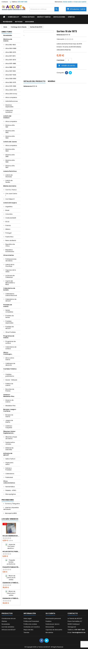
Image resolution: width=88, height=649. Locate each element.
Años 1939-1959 (10, 79)
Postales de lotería (7, 305)
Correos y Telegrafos (12, 504)
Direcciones (50, 627)
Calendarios (9, 474)
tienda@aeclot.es (78, 632)
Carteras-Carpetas (8, 427)
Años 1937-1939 (10, 75)
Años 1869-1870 (10, 52)
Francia (8, 225)
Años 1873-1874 (10, 60)
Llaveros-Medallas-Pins (8, 395)
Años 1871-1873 (10, 56)
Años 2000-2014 (11, 90)
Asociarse (29, 22)
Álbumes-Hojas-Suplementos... (9, 432)
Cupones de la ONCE (10, 271)
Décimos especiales (9, 106)
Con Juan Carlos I (11, 194)
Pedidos (48, 621)
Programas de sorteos (10, 342)
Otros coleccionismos (9, 482)
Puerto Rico (9, 237)
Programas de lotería (8, 337)
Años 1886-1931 (10, 67)
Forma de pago (28, 17)
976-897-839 (22, 2)
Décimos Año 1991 (10, 126)
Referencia (61, 35)
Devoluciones (59, 17)
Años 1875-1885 (10, 63)
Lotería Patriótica (10, 171)
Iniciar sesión (67, 2)
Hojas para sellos (9, 463)
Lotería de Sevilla (9, 181)
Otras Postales (10, 332)
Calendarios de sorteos (10, 348)
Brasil (7, 210)
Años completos (11, 97)
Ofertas (71, 17)
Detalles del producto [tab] (34, 81)
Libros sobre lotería (9, 359)
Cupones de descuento (54, 630)
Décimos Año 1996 (10, 161)
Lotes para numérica (9, 111)
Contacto (5, 2)
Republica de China (10, 245)
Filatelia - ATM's (10, 490)
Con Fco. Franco (11, 190)
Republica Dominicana (9, 250)
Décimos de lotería (7, 40)
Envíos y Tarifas (44, 17)
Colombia (8, 214)
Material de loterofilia (9, 449)
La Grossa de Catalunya (10, 276)
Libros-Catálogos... (7, 353)
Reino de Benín (10, 240)
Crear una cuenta (80, 2)
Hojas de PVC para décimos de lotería (11, 551)
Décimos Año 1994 (10, 150)
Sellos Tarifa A (10, 459)
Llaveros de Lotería (9, 401)
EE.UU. (7, 222)
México (7, 229)
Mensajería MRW (11, 513)
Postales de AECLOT (9, 327)
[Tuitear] (70, 72)
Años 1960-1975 (10, 82)
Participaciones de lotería (10, 260)
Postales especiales (9, 322)
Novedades (7, 22)
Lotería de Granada (9, 176)
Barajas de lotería (9, 416)
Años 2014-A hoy (11, 94)
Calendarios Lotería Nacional (11, 294)
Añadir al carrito (66, 65)
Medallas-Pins (10, 406)
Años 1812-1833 (10, 45)
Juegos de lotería (9, 421)
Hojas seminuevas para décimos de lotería (11, 536)
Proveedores (8, 500)
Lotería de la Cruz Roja (9, 265)
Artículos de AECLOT (7, 454)
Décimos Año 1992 (10, 131)
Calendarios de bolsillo (9, 289)
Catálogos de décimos (10, 364)
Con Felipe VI (9, 199)
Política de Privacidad (31, 621)
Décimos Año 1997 (10, 166)
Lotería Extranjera (10, 203)
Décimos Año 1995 (10, 155)
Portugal (8, 233)
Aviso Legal (27, 618)
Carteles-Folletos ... (9, 370)
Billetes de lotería (9, 186)
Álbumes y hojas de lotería (11, 438)
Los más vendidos (10, 519)
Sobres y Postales (8, 469)
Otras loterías (8, 255)
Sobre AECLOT (13, 17)
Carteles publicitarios (9, 375)
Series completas (9, 311)
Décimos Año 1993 (10, 137)
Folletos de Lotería (9, 384)
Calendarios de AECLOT (10, 300)
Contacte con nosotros (32, 627)
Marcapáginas (10, 494)
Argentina (8, 207)
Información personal (53, 618)
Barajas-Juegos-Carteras (9, 410)
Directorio (7, 31)
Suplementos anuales (10, 443)
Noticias (18, 22)
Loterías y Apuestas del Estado (11, 508)
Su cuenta (50, 613)
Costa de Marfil (10, 218)
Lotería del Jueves (10, 142)
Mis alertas (49, 632)
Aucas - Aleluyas (11, 380)
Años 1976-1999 (10, 86)
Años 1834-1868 (10, 48)
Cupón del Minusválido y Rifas (10, 282)
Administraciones (11, 101)
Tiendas (26, 632)
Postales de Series (9, 316)
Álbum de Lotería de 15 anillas (11, 583)
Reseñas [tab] (51, 81)
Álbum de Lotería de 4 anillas (11, 598)
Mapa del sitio (28, 630)
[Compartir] (66, 72)
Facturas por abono (52, 624)
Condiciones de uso (9, 618)
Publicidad (9, 477)
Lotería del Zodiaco (7, 117)
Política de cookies (30, 624)
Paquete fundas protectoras (11, 567)
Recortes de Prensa (9, 390)
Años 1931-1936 (10, 71)
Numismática (10, 487)
